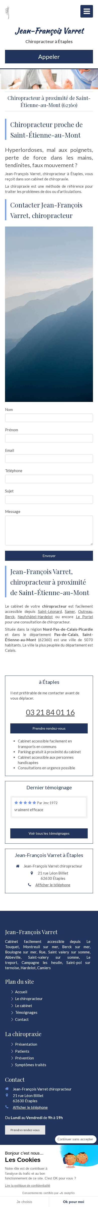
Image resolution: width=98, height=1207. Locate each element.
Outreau (85, 611)
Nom (9, 409)
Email (9, 450)
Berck (10, 616)
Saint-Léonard (50, 611)
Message (12, 511)
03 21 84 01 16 (50, 712)
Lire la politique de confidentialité (27, 1185)
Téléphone (13, 470)
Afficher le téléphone (52, 885)
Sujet (9, 491)
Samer (70, 611)
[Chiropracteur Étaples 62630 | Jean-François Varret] (7, 12)
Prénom (11, 429)
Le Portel (84, 616)
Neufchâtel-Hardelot (35, 616)
